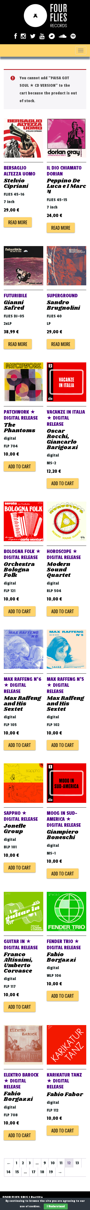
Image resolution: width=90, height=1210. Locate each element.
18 (42, 1171)
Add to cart (19, 466)
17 (34, 1171)
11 (61, 1163)
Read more (17, 222)
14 (8, 1171)
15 (17, 1171)
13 (77, 1163)
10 (53, 1163)
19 (51, 1171)
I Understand (56, 1206)
